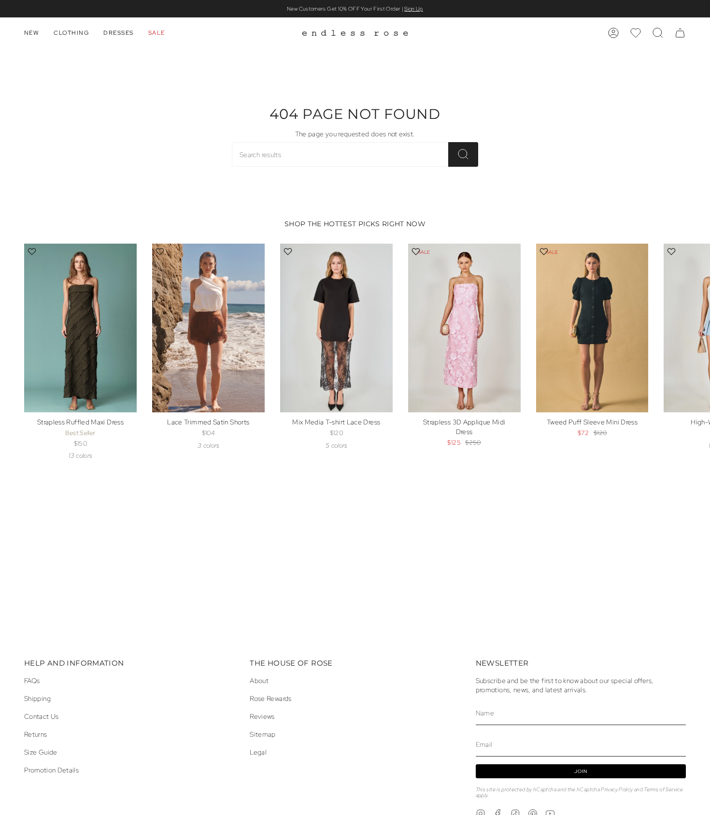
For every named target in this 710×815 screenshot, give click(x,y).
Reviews (262, 716)
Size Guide (40, 752)
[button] (31, 33)
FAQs (32, 680)
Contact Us (41, 716)
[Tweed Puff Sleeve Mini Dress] (592, 328)
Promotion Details (51, 769)
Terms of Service (663, 789)
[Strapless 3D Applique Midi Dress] (464, 328)
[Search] (463, 154)
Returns (35, 734)
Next (695, 344)
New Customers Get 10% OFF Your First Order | (355, 8)
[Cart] (680, 33)
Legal (258, 752)
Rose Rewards (270, 698)
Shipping (37, 698)
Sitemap (263, 734)
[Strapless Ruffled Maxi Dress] (80, 328)
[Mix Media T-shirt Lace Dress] (336, 328)
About (259, 680)
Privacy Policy (617, 789)
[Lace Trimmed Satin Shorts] (208, 328)
